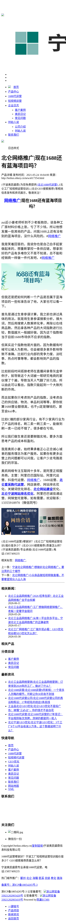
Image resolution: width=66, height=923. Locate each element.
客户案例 (20, 110)
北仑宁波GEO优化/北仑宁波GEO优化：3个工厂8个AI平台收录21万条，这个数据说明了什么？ (35, 726)
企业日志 (13, 105)
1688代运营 (15, 96)
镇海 (59, 878)
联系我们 (13, 134)
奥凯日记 (20, 114)
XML (11, 789)
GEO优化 (13, 761)
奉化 (53, 878)
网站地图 (13, 785)
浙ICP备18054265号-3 (25, 884)
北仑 (29, 878)
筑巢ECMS (43, 899)
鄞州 (23, 878)
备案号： (6, 884)
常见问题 (20, 118)
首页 (16, 87)
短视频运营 (15, 100)
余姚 (47, 878)
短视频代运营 (16, 757)
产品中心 (13, 91)
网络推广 (20, 560)
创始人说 (13, 122)
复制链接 (37, 845)
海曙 (35, 878)
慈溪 (41, 878)
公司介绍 (20, 126)
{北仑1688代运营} (47, 3)
